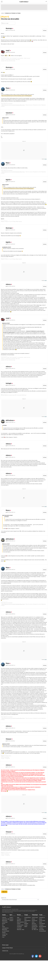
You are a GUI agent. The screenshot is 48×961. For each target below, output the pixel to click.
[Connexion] (46, 1)
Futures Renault (42, 923)
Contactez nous (5, 950)
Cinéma (33, 922)
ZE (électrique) (5, 922)
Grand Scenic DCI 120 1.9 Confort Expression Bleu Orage (13, 104)
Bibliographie (34, 928)
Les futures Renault (5, 931)
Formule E (11, 920)
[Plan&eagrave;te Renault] (6, 907)
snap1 (8, 50)
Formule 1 (11, 917)
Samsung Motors (27, 920)
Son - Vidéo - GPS (35, 929)
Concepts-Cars (4, 934)
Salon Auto (34, 923)
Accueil (2, 13)
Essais (3, 937)
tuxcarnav (9, 113)
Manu (7, 88)
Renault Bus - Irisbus (20, 929)
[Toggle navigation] (1, 1)
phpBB (14, 953)
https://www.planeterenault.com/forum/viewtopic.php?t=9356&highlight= (17, 95)
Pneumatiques (34, 925)
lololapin (8, 383)
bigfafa (8, 179)
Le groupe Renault (27, 917)
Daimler (25, 926)
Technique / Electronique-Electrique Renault (42, 929)
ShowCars (4, 932)
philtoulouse (10, 420)
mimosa (8, 284)
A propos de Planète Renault (7, 947)
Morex (8, 510)
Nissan (25, 922)
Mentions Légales (5, 945)
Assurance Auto (35, 926)
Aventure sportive (20, 925)
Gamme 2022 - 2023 (5, 919)
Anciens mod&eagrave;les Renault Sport (5, 928)
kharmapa (9, 28)
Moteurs (3, 923)
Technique (4, 935)
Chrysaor (8, 739)
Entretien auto (34, 920)
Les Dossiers (19, 928)
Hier (3, 925)
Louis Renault (19, 926)
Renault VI (19, 920)
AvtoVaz (25, 925)
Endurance (11, 919)
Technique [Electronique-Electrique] (12, 13)
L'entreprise (19, 919)
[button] (3, 29)
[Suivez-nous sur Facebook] (33, 956)
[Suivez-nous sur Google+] (40, 956)
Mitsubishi (26, 923)
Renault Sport (4, 920)
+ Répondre (4, 891)
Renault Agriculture (20, 922)
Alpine (18, 917)
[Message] (6, 30)
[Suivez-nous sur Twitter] (37, 956)
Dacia (25, 919)
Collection (4, 917)
